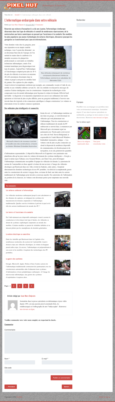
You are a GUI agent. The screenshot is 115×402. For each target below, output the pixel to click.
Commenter (39, 25)
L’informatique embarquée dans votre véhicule (30, 20)
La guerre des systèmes (14, 258)
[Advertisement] (93, 64)
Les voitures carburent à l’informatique (19, 190)
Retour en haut (103, 397)
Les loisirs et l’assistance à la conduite (19, 212)
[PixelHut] (21, 8)
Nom (6, 358)
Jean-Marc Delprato (17, 25)
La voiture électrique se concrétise (18, 234)
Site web (7, 367)
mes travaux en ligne (27, 309)
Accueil (17, 15)
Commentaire (9, 329)
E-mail (45, 358)
